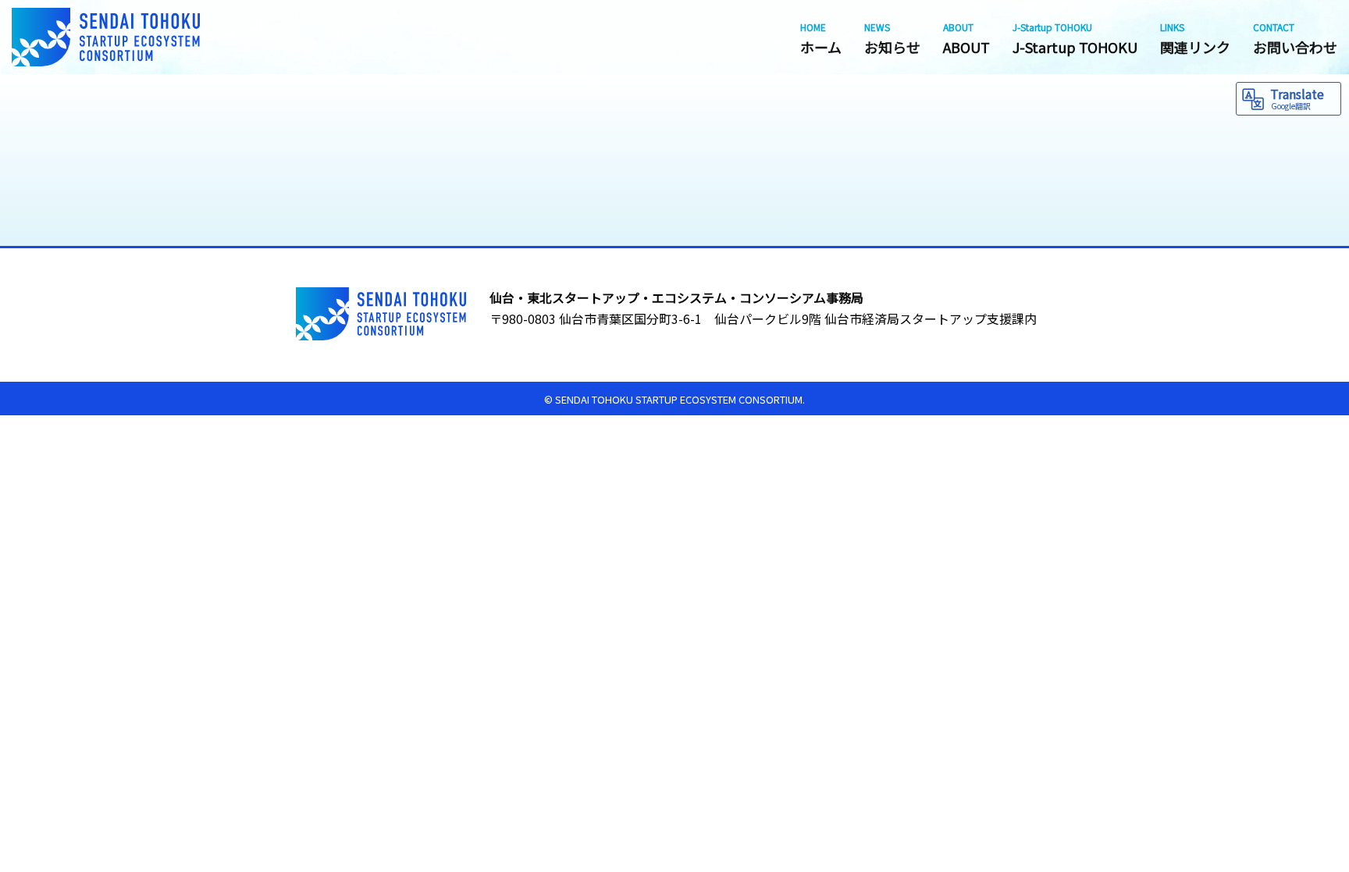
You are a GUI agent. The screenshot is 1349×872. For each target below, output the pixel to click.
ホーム (821, 38)
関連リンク (1195, 38)
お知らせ (892, 38)
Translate (1297, 98)
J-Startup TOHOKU (1075, 38)
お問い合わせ (1295, 38)
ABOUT (966, 38)
